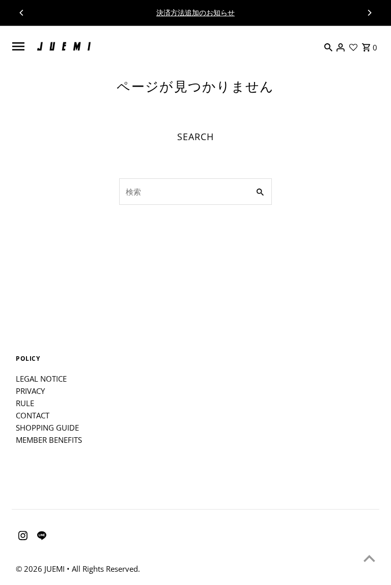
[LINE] (40, 537)
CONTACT (32, 415)
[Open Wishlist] (353, 46)
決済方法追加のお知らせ (195, 12)
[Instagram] (21, 537)
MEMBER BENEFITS (49, 440)
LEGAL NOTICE (41, 379)
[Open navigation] (18, 46)
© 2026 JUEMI (41, 569)
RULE (25, 403)
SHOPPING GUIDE (47, 427)
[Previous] (22, 12)
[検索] (328, 46)
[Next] (369, 12)
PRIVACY (30, 391)
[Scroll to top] (369, 558)
